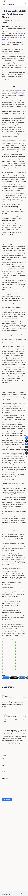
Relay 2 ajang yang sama (18, 92)
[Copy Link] (26, 453)
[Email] (26, 450)
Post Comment (6, 799)
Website (4, 771)
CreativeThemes (6, 894)
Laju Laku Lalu (8, 5)
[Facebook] (26, 437)
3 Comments (4, 22)
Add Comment (5, 778)
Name (3, 758)
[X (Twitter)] (26, 440)
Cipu (6, 696)
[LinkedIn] (26, 443)
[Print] (26, 447)
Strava (3, 124)
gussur (9, 715)
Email (3, 765)
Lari (18, 20)
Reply (24, 697)
